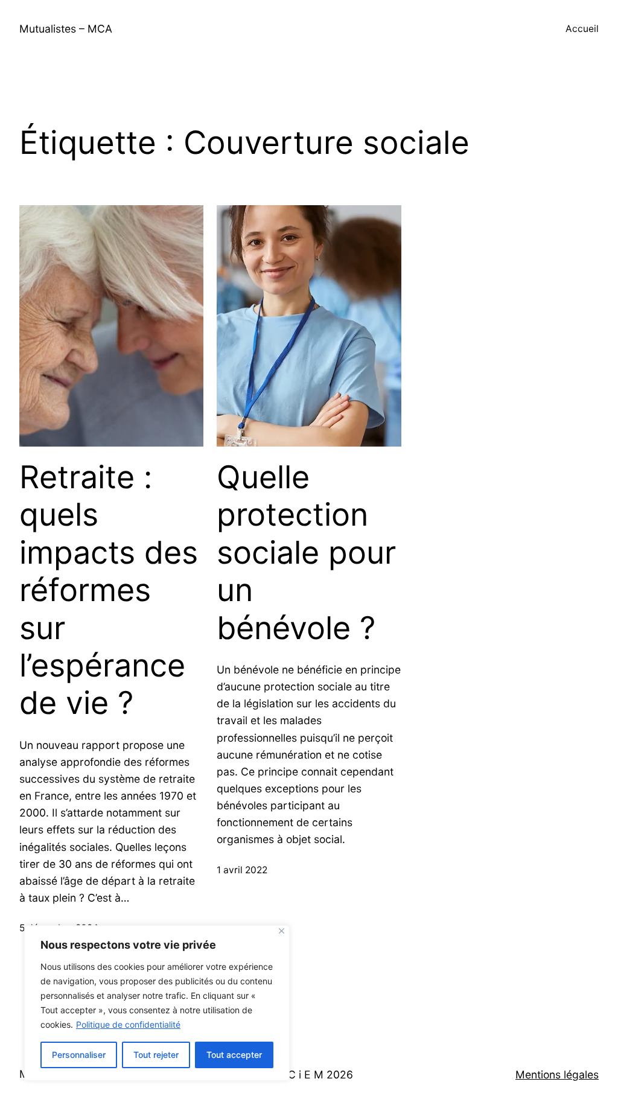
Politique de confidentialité (128, 1024)
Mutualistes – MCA (65, 28)
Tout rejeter (156, 1054)
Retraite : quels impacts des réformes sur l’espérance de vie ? (108, 590)
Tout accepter (234, 1054)
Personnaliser (79, 1054)
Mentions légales (557, 1074)
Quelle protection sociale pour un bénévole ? (306, 553)
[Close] (281, 931)
